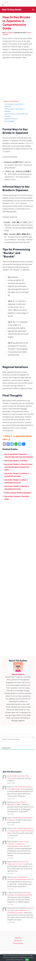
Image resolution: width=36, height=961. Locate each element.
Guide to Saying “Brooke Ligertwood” (17, 493)
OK (27, 959)
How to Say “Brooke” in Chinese (15, 460)
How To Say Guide (11, 9)
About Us (18, 938)
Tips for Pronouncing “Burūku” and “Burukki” (16, 115)
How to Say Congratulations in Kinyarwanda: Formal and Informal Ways (20, 830)
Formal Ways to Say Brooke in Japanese (14, 105)
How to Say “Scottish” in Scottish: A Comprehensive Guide (17, 844)
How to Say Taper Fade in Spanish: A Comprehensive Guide (20, 910)
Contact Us (18, 940)
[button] (33, 10)
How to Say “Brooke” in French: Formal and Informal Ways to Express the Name (18, 467)
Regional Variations (10, 119)
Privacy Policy (18, 943)
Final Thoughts (9, 121)
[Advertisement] (18, 80)
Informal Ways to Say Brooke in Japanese (14, 110)
